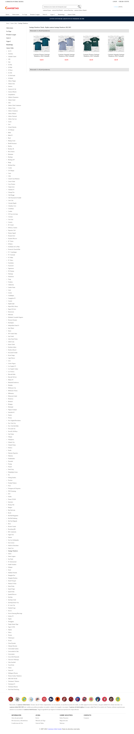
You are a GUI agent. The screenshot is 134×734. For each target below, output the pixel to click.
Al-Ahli (9, 73)
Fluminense (10, 276)
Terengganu (10, 621)
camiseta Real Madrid (57, 10)
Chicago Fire (10, 192)
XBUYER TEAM (12, 678)
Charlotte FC (10, 189)
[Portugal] (104, 699)
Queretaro (10, 502)
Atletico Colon (11, 108)
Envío (37, 718)
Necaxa (9, 418)
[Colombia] (91, 699)
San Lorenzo (10, 543)
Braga (9, 162)
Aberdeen (10, 54)
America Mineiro (12, 92)
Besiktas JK (10, 149)
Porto (9, 485)
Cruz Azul (10, 219)
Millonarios (10, 393)
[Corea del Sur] (84, 699)
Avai (8, 124)
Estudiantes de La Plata (13, 246)
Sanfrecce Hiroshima (12, 545)
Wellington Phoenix (12, 673)
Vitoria (9, 667)
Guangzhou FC (11, 298)
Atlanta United (11, 100)
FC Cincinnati (11, 255)
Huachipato (10, 322)
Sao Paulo (10, 559)
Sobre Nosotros (64, 718)
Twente (9, 640)
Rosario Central (11, 526)
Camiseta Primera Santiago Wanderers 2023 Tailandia (91, 55)
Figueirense (10, 268)
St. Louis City (11, 605)
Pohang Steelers (11, 477)
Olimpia (9, 437)
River (9, 524)
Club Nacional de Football (14, 198)
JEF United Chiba (12, 333)
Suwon (9, 610)
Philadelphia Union (12, 472)
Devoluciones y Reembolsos (20, 720)
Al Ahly (9, 64)
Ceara (9, 173)
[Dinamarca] (44, 699)
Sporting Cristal (11, 600)
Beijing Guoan (11, 140)
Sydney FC (10, 616)
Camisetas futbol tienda (54, 729)
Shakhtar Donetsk (12, 572)
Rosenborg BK (11, 529)
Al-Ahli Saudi (11, 75)
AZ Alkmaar (10, 130)
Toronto (9, 635)
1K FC (9, 51)
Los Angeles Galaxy (12, 369)
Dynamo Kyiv (11, 236)
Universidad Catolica (12, 648)
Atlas (9, 102)
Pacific (9, 450)
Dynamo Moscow (12, 238)
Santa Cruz (10, 548)
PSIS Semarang (11, 491)
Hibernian (10, 314)
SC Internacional (11, 562)
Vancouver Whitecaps (13, 659)
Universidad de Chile (13, 651)
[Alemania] (17, 699)
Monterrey (10, 399)
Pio (8, 475)
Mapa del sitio (64, 720)
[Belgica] (111, 699)
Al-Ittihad (10, 78)
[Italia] (97, 699)
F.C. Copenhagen (12, 252)
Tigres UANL (11, 627)
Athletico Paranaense (12, 97)
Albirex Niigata (11, 81)
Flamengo (10, 274)
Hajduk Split (10, 303)
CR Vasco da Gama (12, 214)
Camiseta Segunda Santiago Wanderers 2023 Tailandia (116, 55)
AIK (8, 59)
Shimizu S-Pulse (11, 583)
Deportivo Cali (11, 230)
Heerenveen (10, 312)
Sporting (9, 597)
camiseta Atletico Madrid (80, 10)
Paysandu (10, 461)
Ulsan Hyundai (11, 643)
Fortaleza (10, 282)
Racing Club (10, 504)
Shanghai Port (11, 575)
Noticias (62, 723)
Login (115, 1)
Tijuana (9, 629)
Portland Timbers (12, 483)
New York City (11, 423)
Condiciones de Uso (17, 723)
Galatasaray (10, 284)
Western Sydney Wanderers (14, 676)
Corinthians (10, 208)
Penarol (9, 466)
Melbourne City (11, 388)
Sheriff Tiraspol (11, 581)
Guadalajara (10, 295)
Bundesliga (61, 14)
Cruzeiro (9, 222)
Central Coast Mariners (13, 179)
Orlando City (11, 442)
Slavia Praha (10, 586)
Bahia (9, 132)
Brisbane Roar (11, 165)
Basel (9, 138)
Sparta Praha (10, 591)
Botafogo (10, 157)
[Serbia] (64, 699)
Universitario (11, 654)
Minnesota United (12, 396)
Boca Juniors (11, 151)
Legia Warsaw (11, 358)
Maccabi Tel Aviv (12, 377)
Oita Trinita (10, 434)
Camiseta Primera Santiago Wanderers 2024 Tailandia (42, 55)
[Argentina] (30, 699)
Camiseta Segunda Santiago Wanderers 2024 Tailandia (66, 55)
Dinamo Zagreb (11, 233)
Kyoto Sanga (11, 355)
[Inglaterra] (77, 699)
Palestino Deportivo (12, 453)
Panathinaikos (11, 458)
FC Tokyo (10, 260)
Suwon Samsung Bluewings (14, 613)
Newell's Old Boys (12, 431)
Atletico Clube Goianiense (14, 105)
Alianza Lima (11, 83)
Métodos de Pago (40, 720)
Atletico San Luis (12, 119)
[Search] (79, 6)
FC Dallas (10, 257)
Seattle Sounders (11, 564)
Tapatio (9, 619)
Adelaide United (11, 56)
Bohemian (10, 154)
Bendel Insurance (12, 143)
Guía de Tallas (40, 723)
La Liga (24, 14)
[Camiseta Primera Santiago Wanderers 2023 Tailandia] (91, 44)
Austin (9, 121)
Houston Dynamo (12, 320)
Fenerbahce (10, 263)
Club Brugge (10, 195)
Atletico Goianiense (12, 111)
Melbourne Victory (12, 390)
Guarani (9, 301)
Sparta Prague (11, 589)
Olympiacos (10, 439)
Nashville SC (11, 412)
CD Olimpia (10, 170)
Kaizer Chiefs (11, 344)
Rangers (9, 507)
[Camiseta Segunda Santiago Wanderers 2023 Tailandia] (116, 44)
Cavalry (9, 168)
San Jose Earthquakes (13, 540)
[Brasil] (24, 699)
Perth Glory (10, 469)
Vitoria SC (10, 670)
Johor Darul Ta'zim (12, 339)
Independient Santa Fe (13, 325)
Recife (9, 513)
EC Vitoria (10, 241)
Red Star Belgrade (12, 521)
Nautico (9, 415)
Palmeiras (10, 456)
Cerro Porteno (11, 184)
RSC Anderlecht (11, 532)
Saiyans (9, 537)
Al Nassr (10, 70)
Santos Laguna (11, 556)
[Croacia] (37, 699)
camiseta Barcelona (68, 10)
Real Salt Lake (11, 510)
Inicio (7, 14)
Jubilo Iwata (10, 341)
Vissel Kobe (10, 665)
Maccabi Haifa (11, 374)
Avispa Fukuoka (11, 127)
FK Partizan (10, 271)
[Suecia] (118, 699)
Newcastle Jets (11, 428)
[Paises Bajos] (57, 699)
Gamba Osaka (11, 287)
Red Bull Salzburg (12, 518)
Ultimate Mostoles (12, 646)
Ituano (9, 331)
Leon (9, 361)
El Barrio (10, 244)
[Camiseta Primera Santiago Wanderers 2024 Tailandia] (42, 44)
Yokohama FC (11, 684)
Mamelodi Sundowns (13, 382)
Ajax (8, 62)
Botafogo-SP (11, 159)
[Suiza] (71, 699)
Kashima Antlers (11, 347)
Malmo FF (10, 380)
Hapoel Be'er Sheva (12, 306)
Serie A (45, 14)
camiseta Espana (47, 10)
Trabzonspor (10, 638)
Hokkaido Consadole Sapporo (15, 317)
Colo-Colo (10, 200)
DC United (10, 225)
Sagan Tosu (10, 534)
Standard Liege (11, 608)
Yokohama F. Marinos (13, 681)
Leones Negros (11, 363)
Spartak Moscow (12, 594)
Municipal (10, 407)
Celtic (9, 176)
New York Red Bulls (13, 426)
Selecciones (15, 14)
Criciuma (10, 217)
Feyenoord (10, 265)
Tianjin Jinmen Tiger (12, 624)
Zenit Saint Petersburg (13, 689)
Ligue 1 (52, 14)
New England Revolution (14, 420)
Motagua (9, 404)
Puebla (9, 496)
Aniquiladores (11, 94)
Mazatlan (10, 385)
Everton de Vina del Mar (13, 249)
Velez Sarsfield (11, 662)
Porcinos (9, 480)
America (9, 86)
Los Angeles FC (11, 366)
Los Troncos (10, 371)
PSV (8, 494)
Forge (9, 279)
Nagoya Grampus (12, 409)
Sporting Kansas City (13, 602)
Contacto (86, 718)
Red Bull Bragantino (12, 515)
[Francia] (51, 699)
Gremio (9, 293)
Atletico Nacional (12, 116)
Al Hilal (9, 67)
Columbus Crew (11, 206)
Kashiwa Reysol (11, 350)
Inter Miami (10, 328)
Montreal (10, 401)
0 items (116, 6)
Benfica (9, 146)
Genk (9, 290)
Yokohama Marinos (12, 687)
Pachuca (9, 447)
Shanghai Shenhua (12, 578)
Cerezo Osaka (11, 181)
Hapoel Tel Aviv (11, 309)
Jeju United (10, 336)
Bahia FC (10, 135)
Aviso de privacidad (17, 718)
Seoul (9, 570)
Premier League (35, 14)
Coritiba (9, 211)
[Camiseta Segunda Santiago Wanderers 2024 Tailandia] (66, 44)
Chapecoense (11, 187)
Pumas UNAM (11, 499)
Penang (9, 464)
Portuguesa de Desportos (14, 488)
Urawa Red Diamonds (13, 657)
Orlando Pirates (11, 445)
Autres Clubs (71, 14)
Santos (9, 553)
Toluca (9, 632)
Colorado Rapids (11, 203)
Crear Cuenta (124, 1)
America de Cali (11, 89)
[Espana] (10, 699)
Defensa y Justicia (12, 227)
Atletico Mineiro (11, 113)
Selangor (9, 567)
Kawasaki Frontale (12, 352)
